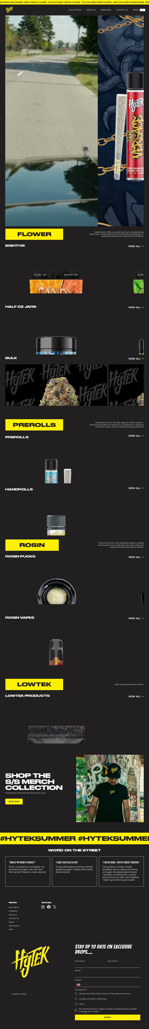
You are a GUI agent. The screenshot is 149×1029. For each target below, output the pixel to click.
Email (78, 971)
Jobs (11, 929)
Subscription (14, 926)
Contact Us (14, 918)
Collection (13, 911)
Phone (78, 980)
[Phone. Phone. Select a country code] (79, 984)
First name (80, 961)
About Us (13, 915)
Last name (113, 961)
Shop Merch (14, 907)
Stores (11, 922)
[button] (92, 223)
